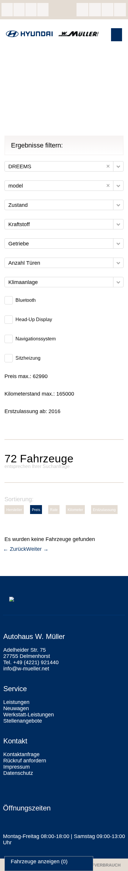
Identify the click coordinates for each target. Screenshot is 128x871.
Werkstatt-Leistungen (28, 715)
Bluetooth (25, 300)
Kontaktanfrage (21, 754)
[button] (116, 34)
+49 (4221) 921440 (19, 9)
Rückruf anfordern (24, 761)
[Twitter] (107, 9)
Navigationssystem (35, 338)
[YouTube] (120, 9)
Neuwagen (16, 708)
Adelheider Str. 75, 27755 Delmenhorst (7, 9)
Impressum (16, 767)
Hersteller (14, 510)
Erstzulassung (104, 510)
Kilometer (75, 510)
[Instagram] (95, 9)
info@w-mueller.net (31, 9)
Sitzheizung (27, 358)
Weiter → (37, 549)
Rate (54, 510)
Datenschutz (18, 773)
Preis (36, 510)
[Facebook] (82, 9)
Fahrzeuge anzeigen (39, 861)
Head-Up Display (33, 319)
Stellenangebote (22, 721)
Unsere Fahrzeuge (43, 9)
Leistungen (16, 702)
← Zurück (14, 549)
